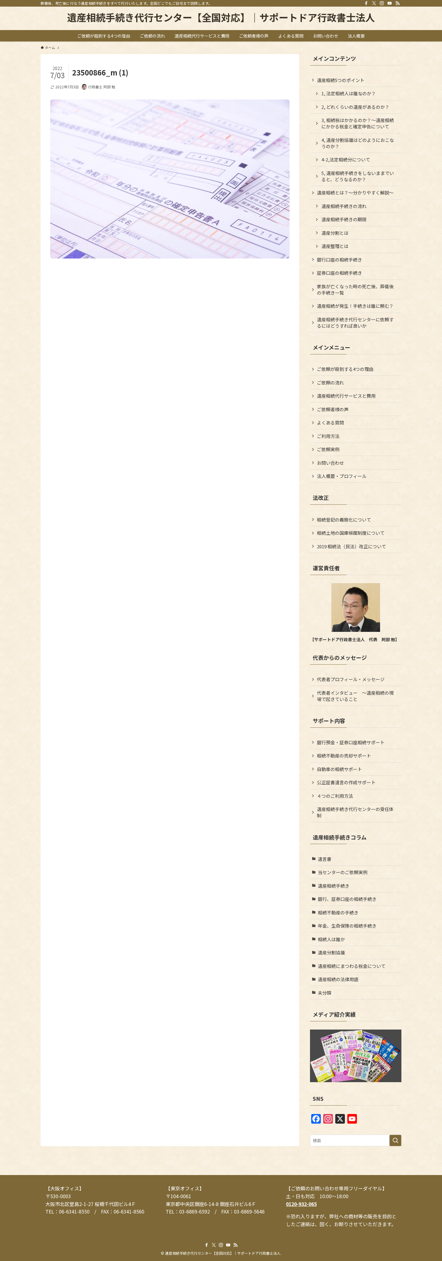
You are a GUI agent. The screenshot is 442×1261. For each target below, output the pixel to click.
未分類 (324, 993)
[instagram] (382, 3)
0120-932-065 (301, 1203)
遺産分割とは (334, 233)
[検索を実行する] (395, 1140)
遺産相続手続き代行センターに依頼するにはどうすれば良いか (355, 322)
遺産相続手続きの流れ (344, 206)
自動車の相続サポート (339, 769)
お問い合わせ (330, 463)
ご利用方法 (328, 436)
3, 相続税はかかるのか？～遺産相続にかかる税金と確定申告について (357, 123)
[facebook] (366, 3)
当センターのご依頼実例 (342, 872)
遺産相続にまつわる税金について (351, 966)
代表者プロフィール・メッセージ (351, 679)
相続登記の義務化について (344, 519)
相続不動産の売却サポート (344, 755)
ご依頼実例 (328, 449)
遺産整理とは (334, 246)
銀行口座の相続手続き (339, 259)
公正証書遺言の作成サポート (346, 782)
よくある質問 (330, 422)
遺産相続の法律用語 (338, 979)
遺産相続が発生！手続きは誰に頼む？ (355, 306)
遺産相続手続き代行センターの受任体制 (355, 812)
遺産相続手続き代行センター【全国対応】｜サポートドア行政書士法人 (221, 17)
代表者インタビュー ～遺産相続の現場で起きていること (355, 696)
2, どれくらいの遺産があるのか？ (355, 107)
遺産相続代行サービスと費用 (346, 396)
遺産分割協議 (331, 952)
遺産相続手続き (333, 886)
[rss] (397, 3)
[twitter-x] (374, 3)
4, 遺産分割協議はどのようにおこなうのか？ (357, 143)
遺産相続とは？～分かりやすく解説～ (355, 192)
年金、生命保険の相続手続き (347, 926)
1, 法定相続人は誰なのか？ (348, 93)
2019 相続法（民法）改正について (351, 546)
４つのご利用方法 (335, 796)
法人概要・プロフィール (342, 476)
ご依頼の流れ (330, 382)
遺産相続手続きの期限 (344, 219)
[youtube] (390, 3)
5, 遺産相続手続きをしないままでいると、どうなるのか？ (357, 176)
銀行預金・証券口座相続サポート (351, 742)
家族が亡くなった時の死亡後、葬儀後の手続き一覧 (355, 289)
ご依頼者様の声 (332, 409)
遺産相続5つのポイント (340, 80)
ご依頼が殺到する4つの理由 (345, 369)
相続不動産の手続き (338, 912)
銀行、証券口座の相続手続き (347, 899)
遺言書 (324, 859)
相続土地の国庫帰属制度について (351, 533)
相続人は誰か (331, 939)
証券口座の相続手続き (339, 273)
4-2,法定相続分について (345, 159)
